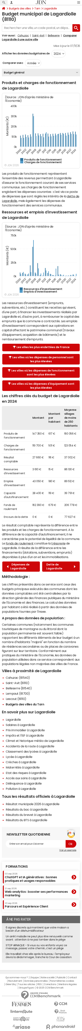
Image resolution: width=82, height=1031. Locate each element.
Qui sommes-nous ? (16, 977)
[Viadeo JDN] (60, 1019)
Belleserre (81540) (19, 688)
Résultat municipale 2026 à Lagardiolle (32, 803)
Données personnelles (36, 981)
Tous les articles (26, 984)
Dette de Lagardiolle (55, 566)
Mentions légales (68, 984)
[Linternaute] (21, 1011)
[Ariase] (21, 1027)
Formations (17, 866)
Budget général (14, 72)
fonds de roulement (20, 543)
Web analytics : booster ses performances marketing (36, 892)
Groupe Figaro (26, 988)
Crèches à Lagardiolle (21, 762)
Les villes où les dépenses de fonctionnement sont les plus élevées (43, 372)
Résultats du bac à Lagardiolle (27, 809)
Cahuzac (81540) (18, 677)
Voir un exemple (67, 850)
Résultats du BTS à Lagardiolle (26, 820)
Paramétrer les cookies (62, 981)
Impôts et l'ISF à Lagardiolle (25, 735)
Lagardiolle (50, 8)
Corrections (50, 984)
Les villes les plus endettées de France (43, 347)
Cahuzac (23, 35)
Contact (72, 977)
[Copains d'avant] (21, 1019)
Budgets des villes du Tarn (25, 704)
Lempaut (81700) (18, 693)
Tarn (37, 8)
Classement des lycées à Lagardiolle (31, 751)
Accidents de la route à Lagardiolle (30, 746)
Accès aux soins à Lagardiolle (26, 778)
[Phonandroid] (60, 1026)
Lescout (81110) (16, 698)
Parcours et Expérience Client (26, 905)
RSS (39, 984)
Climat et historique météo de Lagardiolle (35, 740)
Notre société (48, 977)
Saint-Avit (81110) (17, 682)
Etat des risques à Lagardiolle (26, 772)
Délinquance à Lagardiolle (24, 783)
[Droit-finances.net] (60, 1011)
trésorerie (58, 543)
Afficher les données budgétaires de (26, 53)
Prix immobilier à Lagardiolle (25, 730)
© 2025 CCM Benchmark (49, 988)
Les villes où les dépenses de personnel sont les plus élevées (43, 359)
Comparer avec (12, 63)
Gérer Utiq (11, 984)
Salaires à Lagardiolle (20, 724)
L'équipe (34, 977)
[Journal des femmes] (21, 1004)
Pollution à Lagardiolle (21, 788)
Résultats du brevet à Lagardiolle (29, 814)
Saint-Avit (38, 35)
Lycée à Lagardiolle (19, 756)
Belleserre (54, 35)
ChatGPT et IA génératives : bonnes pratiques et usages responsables (31, 877)
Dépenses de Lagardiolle (20, 566)
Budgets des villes (20, 8)
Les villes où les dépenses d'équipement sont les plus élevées (43, 385)
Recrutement (15, 981)
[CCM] (60, 1004)
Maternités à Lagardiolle (22, 767)
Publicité (61, 977)
